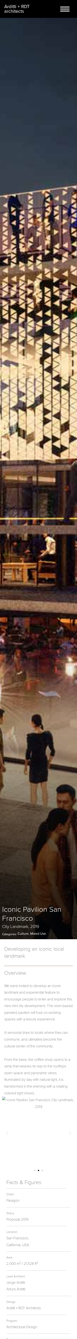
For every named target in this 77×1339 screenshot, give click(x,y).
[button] (34, 1170)
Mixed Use (38, 934)
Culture (23, 934)
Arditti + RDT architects (17, 9)
